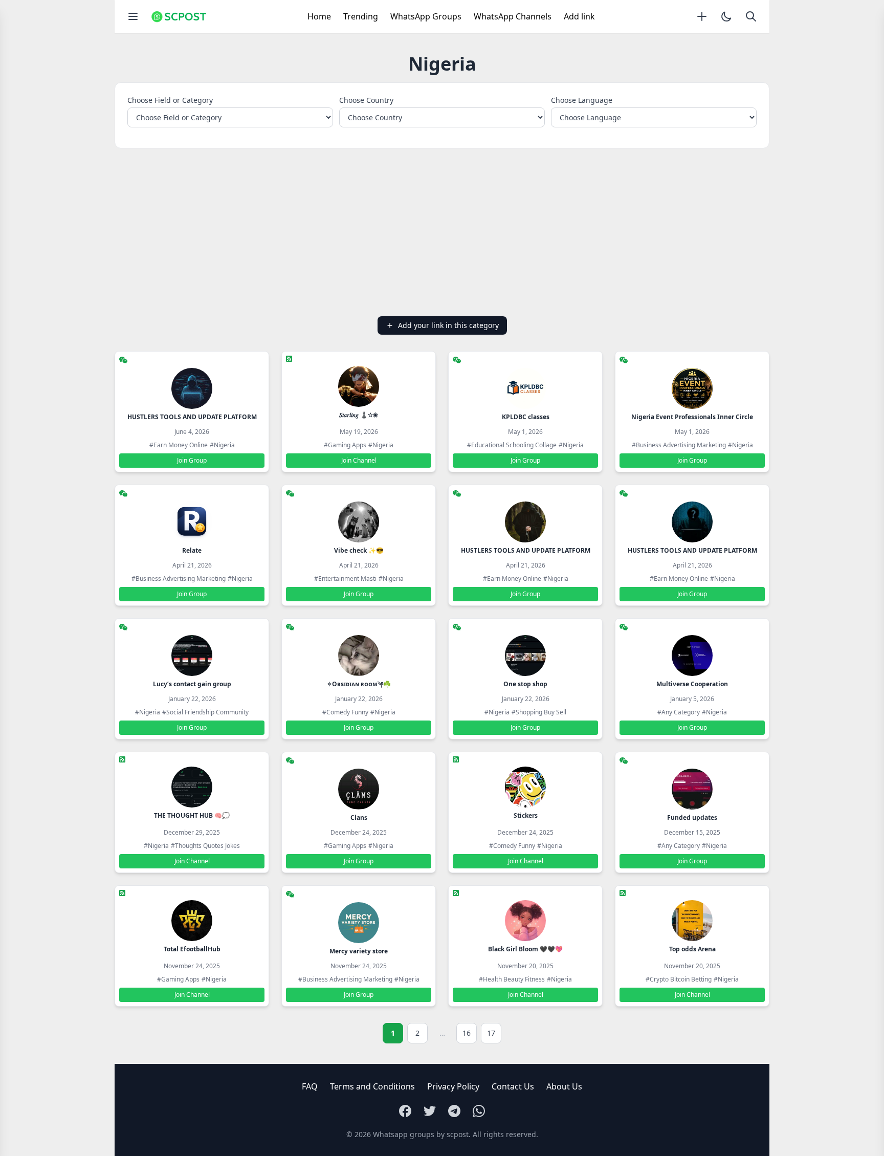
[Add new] (702, 16)
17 (491, 1033)
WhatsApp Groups (425, 16)
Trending (360, 16)
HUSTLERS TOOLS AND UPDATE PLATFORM (192, 416)
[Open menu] (133, 16)
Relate (192, 550)
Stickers (526, 815)
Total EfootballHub (192, 949)
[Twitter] (430, 1111)
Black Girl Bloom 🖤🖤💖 (525, 949)
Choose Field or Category (170, 100)
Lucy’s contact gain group (192, 684)
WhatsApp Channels (512, 16)
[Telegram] (454, 1111)
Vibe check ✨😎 (359, 550)
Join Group (192, 460)
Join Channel (359, 460)
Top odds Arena (692, 949)
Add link (579, 16)
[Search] (751, 16)
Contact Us (513, 1086)
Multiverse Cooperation (692, 684)
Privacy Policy (453, 1086)
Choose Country (366, 100)
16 (466, 1033)
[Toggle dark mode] (726, 16)
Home (319, 16)
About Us (564, 1086)
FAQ (310, 1086)
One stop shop (525, 684)
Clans (358, 817)
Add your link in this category (448, 325)
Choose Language (581, 100)
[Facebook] (405, 1111)
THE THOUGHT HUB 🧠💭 (192, 815)
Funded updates (692, 817)
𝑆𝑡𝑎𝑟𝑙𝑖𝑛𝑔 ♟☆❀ (358, 414)
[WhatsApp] (479, 1111)
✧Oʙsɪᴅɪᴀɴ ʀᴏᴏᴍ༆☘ (359, 684)
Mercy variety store (358, 951)
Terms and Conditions (372, 1086)
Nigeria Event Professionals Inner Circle (692, 416)
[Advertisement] (442, 232)
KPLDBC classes (525, 416)
